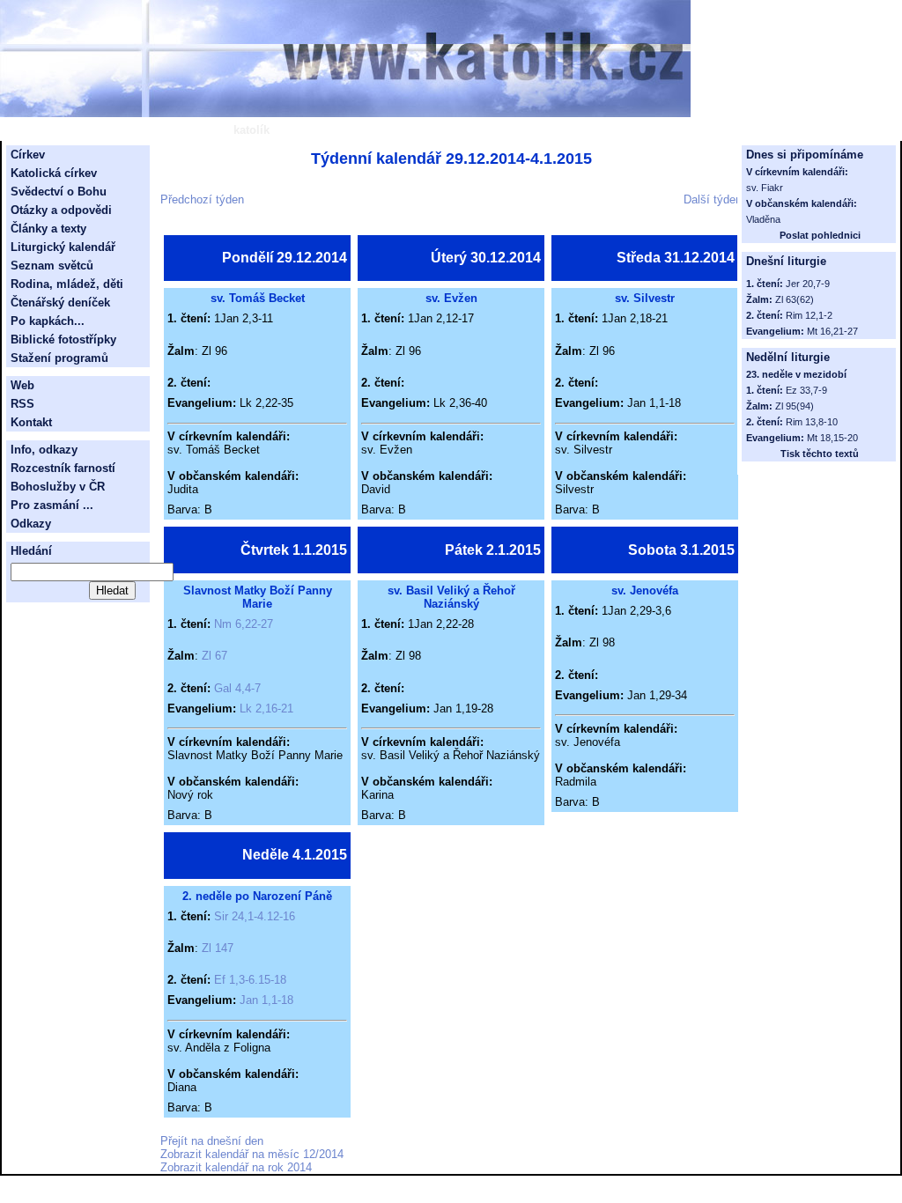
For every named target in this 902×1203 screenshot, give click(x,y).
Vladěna (763, 219)
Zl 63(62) (794, 299)
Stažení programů (59, 358)
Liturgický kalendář (63, 247)
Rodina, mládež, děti (67, 284)
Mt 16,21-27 (832, 331)
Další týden (713, 199)
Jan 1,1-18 (266, 1000)
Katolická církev (54, 173)
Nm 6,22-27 (243, 624)
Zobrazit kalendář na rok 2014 (236, 1167)
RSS (22, 403)
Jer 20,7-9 (808, 283)
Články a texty (48, 228)
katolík (251, 130)
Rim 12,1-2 (809, 315)
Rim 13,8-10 (812, 422)
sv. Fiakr (764, 187)
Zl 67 (214, 655)
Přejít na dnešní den (211, 1141)
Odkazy (31, 523)
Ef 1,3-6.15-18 (250, 979)
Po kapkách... (48, 321)
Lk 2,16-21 (266, 708)
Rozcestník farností (63, 468)
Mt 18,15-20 (832, 437)
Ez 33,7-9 (806, 390)
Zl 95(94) (794, 406)
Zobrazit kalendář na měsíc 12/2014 (252, 1154)
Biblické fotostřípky (63, 339)
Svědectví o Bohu (59, 191)
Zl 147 (217, 948)
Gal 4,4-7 (237, 688)
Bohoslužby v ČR (58, 486)
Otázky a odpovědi (61, 210)
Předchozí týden (202, 199)
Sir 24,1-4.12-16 (254, 916)
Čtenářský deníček (60, 302)
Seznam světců (52, 265)
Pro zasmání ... (52, 505)
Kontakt (31, 422)
